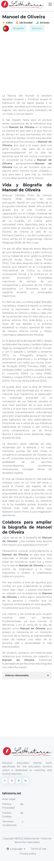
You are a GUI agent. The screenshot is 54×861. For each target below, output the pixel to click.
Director (37, 28)
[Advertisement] (27, 63)
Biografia (18, 28)
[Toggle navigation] (50, 4)
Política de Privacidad (12, 806)
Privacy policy (28, 853)
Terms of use (38, 848)
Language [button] (16, 848)
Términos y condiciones (12, 823)
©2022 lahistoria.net (27, 838)
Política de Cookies (12, 814)
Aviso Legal (8, 799)
